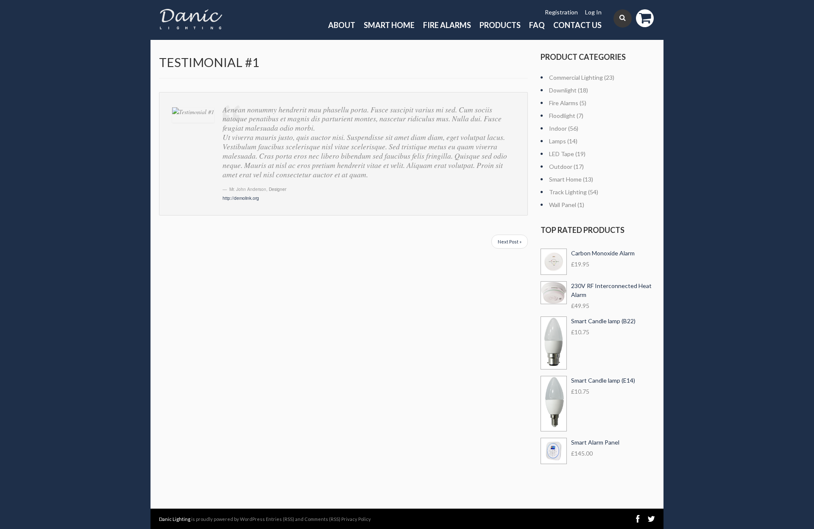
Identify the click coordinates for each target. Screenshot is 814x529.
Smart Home (389, 25)
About (341, 25)
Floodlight (562, 115)
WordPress (252, 519)
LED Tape (561, 153)
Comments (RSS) (322, 519)
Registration (561, 12)
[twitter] (651, 519)
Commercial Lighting (576, 77)
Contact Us (577, 25)
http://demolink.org (241, 198)
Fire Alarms (447, 25)
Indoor (558, 128)
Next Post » (509, 241)
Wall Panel (562, 204)
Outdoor (560, 166)
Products (500, 25)
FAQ (537, 25)
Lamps (557, 141)
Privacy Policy (356, 519)
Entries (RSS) (280, 519)
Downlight (563, 90)
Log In (593, 12)
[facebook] (637, 519)
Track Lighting (568, 192)
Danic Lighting (174, 519)
